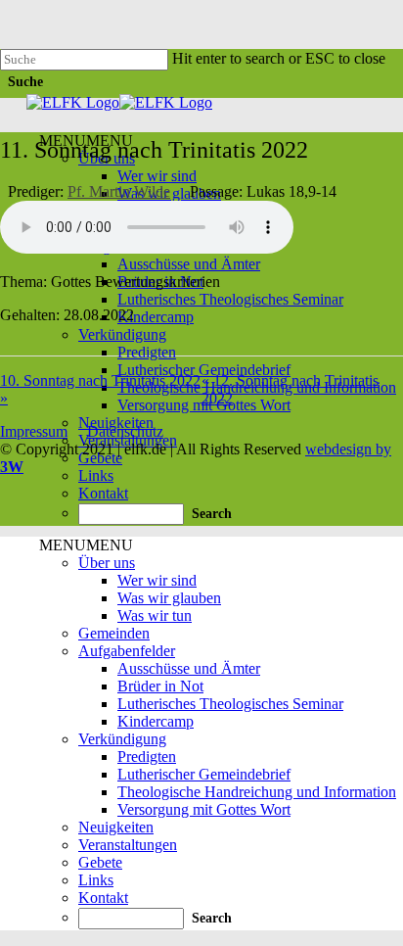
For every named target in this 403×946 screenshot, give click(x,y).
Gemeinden (114, 633)
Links (95, 475)
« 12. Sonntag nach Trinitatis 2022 (290, 389)
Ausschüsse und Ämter (188, 264)
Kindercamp (155, 316)
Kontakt (103, 493)
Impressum (33, 431)
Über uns (106, 562)
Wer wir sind (157, 175)
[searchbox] (131, 514)
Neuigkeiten (116, 827)
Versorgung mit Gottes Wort (204, 809)
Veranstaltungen (127, 844)
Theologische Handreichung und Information (256, 791)
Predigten (146, 352)
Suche (25, 81)
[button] (86, 545)
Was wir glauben (169, 598)
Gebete (100, 862)
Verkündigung (122, 334)
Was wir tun (154, 615)
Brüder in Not (160, 686)
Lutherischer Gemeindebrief (204, 369)
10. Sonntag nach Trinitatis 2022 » (100, 389)
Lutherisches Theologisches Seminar (230, 299)
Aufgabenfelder (126, 650)
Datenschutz (125, 431)
